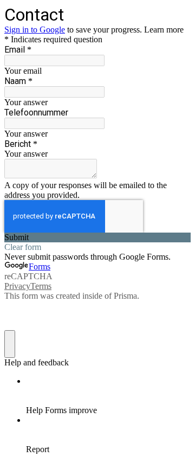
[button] (97, 237)
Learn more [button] (164, 29)
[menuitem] (108, 395)
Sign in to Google (34, 29)
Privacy (17, 286)
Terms (40, 286)
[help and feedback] (9, 344)
